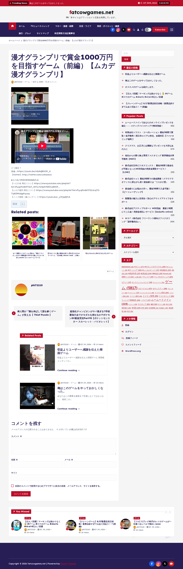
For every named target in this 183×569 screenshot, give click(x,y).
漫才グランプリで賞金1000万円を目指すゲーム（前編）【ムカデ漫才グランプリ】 (58, 40)
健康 (154, 304)
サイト (14, 472)
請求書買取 (154, 308)
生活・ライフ (85, 26)
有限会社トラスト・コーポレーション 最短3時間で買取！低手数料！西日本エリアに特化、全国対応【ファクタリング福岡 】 (148, 135)
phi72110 (18, 82)
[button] (166, 512)
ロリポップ (144, 304)
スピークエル (145, 288)
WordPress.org (133, 351)
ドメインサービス (147, 293)
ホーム (22, 26)
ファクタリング (166, 296)
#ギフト (139, 267)
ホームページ (14, 40)
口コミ (161, 304)
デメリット (133, 293)
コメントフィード (133, 344)
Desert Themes (68, 563)
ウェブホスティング (163, 277)
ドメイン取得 (162, 293)
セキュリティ (159, 288)
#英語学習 (134, 273)
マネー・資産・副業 (64, 26)
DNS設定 (157, 273)
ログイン (129, 331)
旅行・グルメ (25, 33)
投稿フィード (132, 338)
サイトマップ (43, 33)
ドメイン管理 (150, 296)
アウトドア (148, 277)
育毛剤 (136, 308)
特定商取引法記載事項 (65, 33)
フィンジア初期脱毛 (131, 300)
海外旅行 (126, 308)
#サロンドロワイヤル (155, 267)
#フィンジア (135, 270)
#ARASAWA (128, 267)
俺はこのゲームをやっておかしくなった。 (144, 80)
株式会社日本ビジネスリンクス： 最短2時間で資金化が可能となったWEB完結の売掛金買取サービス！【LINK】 (147, 168)
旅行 (169, 304)
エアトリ (126, 282)
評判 (144, 308)
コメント (16, 436)
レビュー (132, 304)
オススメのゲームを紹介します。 (140, 87)
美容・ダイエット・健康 (108, 26)
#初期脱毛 (165, 270)
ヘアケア (146, 300)
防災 (130, 311)
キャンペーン (158, 282)
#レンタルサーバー (150, 270)
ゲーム (27, 82)
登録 (127, 325)
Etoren (167, 273)
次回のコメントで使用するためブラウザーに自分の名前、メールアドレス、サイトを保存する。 (58, 486)
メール (68, 459)
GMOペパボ (128, 277)
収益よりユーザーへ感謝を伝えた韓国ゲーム (145, 74)
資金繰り (163, 308)
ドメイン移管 (136, 296)
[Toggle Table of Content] (21, 204)
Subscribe (160, 29)
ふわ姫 (138, 277)
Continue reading (67, 370)
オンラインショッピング (142, 282)
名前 (14, 459)
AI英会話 (146, 273)
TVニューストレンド (40, 26)
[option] (37, 525)
